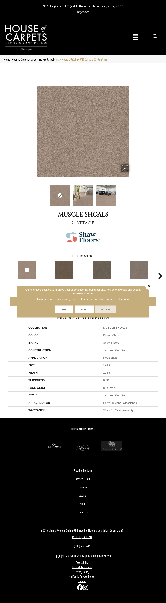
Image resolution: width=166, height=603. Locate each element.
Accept (64, 309)
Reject (84, 309)
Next (132, 193)
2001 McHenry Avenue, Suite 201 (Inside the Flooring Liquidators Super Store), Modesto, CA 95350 (83, 6)
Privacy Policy (82, 571)
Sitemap (82, 581)
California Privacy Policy (82, 576)
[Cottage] (27, 270)
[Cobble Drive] (139, 270)
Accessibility (82, 562)
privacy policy (63, 298)
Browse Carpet (46, 59)
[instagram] (85, 588)
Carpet (34, 59)
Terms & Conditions (82, 567)
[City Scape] (101, 270)
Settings (105, 309)
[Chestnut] (64, 270)
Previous (34, 193)
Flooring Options (20, 59)
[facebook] (79, 588)
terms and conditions (93, 298)
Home (7, 59)
